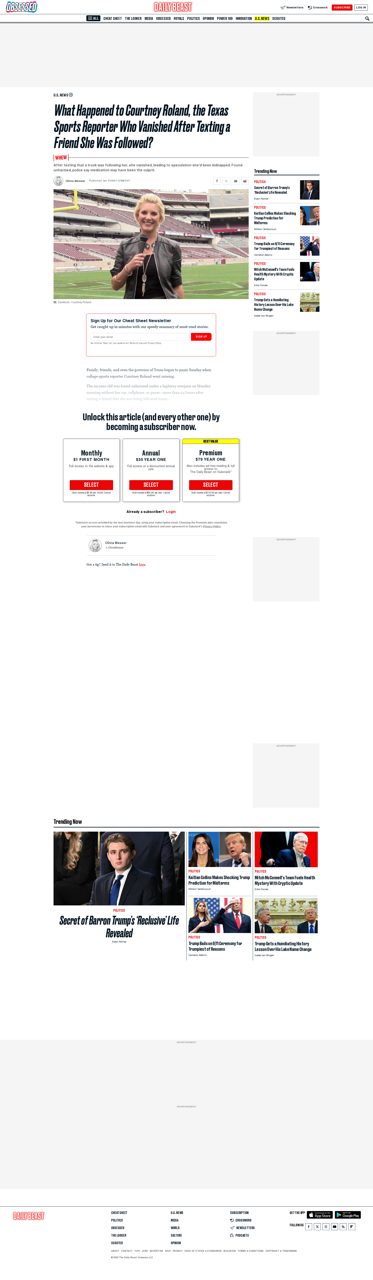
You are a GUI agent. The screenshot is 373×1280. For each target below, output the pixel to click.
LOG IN (361, 7)
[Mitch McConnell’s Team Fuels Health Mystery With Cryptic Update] (309, 280)
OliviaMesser (115, 548)
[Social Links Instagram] (325, 1227)
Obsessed (163, 18)
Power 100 (225, 18)
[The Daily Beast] (173, 7)
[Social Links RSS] (343, 1227)
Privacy (178, 1251)
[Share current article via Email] (235, 181)
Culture (176, 1235)
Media (149, 18)
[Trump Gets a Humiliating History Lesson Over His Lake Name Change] (309, 310)
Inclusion (229, 1251)
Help (168, 1251)
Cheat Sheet (112, 18)
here (142, 564)
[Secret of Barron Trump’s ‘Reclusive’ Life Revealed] (309, 198)
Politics (193, 18)
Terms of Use (136, 343)
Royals (179, 18)
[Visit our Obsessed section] (35, 7)
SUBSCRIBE (342, 7)
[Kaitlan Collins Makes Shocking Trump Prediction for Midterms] (309, 224)
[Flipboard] (351, 1227)
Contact (127, 1251)
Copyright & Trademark (281, 1251)
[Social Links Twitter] (317, 1227)
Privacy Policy (155, 343)
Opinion (208, 18)
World (175, 1228)
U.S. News (262, 18)
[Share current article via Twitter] (226, 181)
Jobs (145, 1251)
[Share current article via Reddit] (245, 181)
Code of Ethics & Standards (203, 1251)
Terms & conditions (250, 1251)
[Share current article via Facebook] (217, 181)
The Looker (133, 18)
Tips (137, 1251)
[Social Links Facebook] (308, 1227)
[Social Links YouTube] (334, 1227)
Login (171, 512)
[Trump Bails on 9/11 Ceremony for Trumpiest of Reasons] (309, 254)
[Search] (367, 18)
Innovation (244, 18)
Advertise (156, 1251)
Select (91, 485)
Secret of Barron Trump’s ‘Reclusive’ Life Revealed (119, 927)
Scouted (278, 18)
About (115, 1251)
